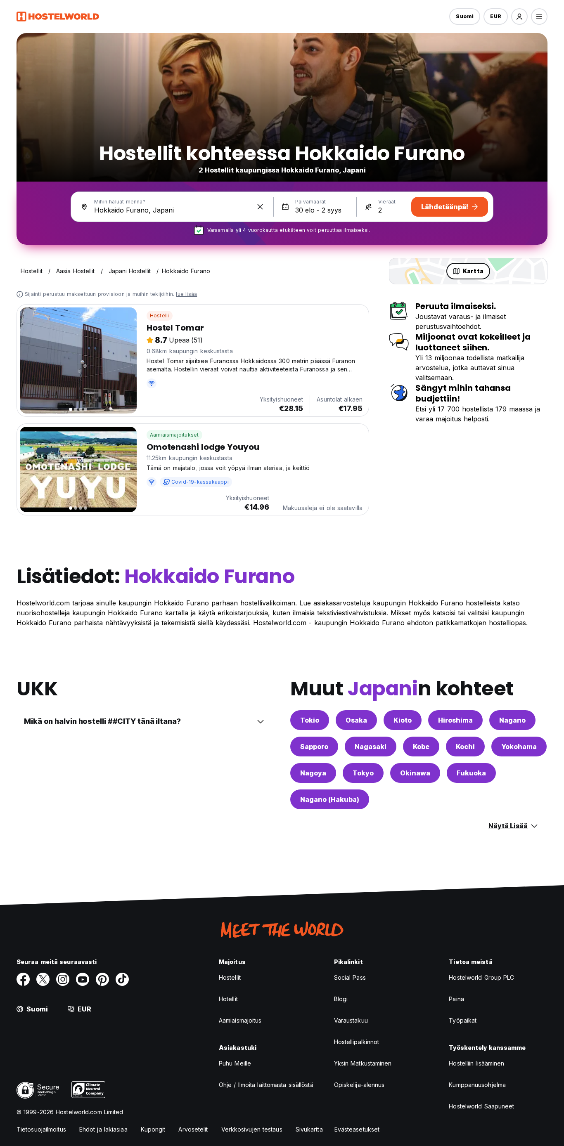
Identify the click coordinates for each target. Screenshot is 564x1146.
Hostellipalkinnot (356, 1041)
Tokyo (363, 773)
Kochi (465, 746)
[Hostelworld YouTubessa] (82, 979)
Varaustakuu (351, 1020)
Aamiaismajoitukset (174, 435)
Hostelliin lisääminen (476, 1063)
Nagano (512, 720)
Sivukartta (309, 1129)
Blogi (341, 998)
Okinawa (415, 773)
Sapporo (314, 746)
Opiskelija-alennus (359, 1084)
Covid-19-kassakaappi (200, 482)
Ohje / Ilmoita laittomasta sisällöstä (266, 1084)
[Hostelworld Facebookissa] (23, 979)
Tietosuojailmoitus (41, 1129)
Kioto (402, 720)
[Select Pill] (519, 16)
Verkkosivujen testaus (251, 1129)
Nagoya (313, 773)
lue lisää (186, 294)
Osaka (356, 720)
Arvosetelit (193, 1129)
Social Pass (350, 977)
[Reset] (260, 207)
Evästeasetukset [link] (357, 1129)
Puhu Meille (235, 1063)
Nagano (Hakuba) (329, 799)
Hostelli (159, 315)
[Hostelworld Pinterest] (102, 979)
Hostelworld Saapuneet (481, 1106)
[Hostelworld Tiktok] (122, 979)
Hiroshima (455, 720)
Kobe (421, 746)
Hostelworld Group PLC (481, 977)
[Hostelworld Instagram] (62, 979)
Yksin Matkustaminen (363, 1063)
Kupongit (153, 1129)
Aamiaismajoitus (240, 1020)
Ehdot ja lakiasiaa (103, 1129)
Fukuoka (471, 773)
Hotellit (228, 998)
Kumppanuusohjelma (477, 1084)
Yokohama (519, 746)
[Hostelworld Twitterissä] (43, 979)
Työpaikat (462, 1020)
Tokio (309, 720)
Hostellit (230, 977)
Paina (456, 998)
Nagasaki (370, 746)
